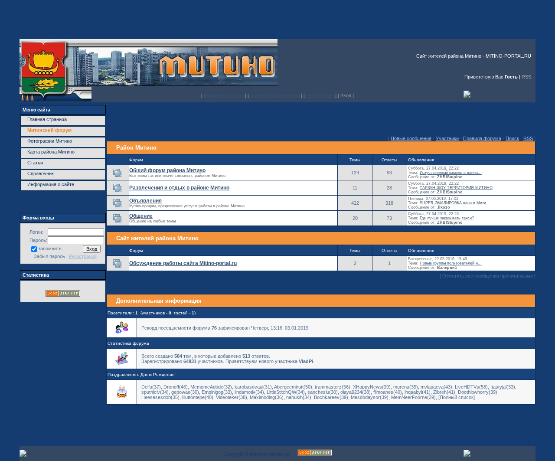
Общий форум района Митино (167, 170)
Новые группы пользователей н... (451, 263)
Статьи (35, 162)
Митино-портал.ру (224, 95)
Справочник (40, 173)
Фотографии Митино (49, 141)
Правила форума (482, 138)
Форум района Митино (275, 95)
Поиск (512, 138)
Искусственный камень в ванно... (451, 172)
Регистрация (320, 95)
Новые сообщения (411, 138)
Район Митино (136, 147)
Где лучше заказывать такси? (447, 218)
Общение (141, 216)
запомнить (50, 248)
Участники (447, 138)
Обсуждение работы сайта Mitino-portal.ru (183, 263)
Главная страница (47, 119)
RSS (526, 76)
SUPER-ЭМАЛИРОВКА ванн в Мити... (455, 203)
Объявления (145, 201)
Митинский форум (49, 130)
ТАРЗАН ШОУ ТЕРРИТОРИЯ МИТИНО (456, 188)
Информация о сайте (50, 184)
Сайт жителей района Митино (157, 238)
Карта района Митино (51, 151)
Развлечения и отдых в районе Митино (179, 188)
